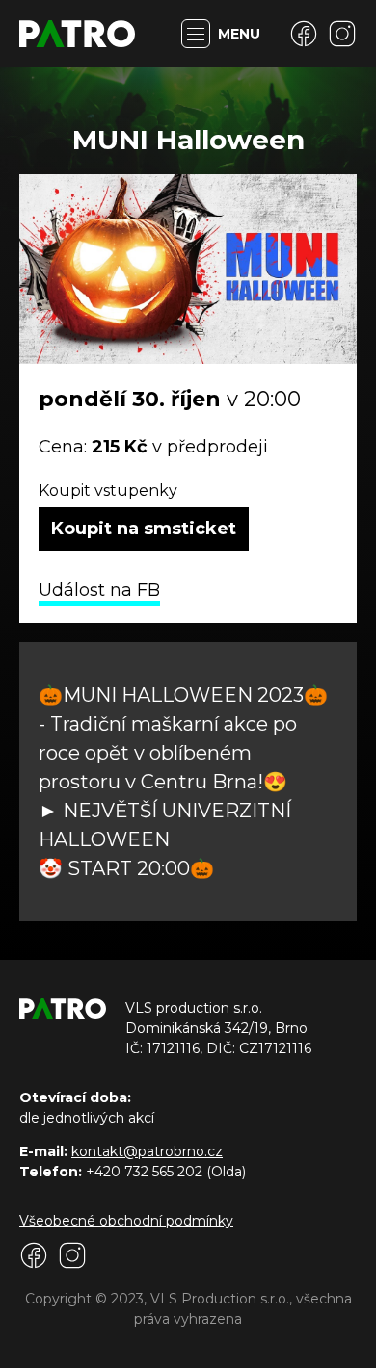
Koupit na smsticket (143, 528)
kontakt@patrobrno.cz (147, 1151)
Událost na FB (99, 590)
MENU (239, 33)
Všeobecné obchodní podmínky (126, 1220)
